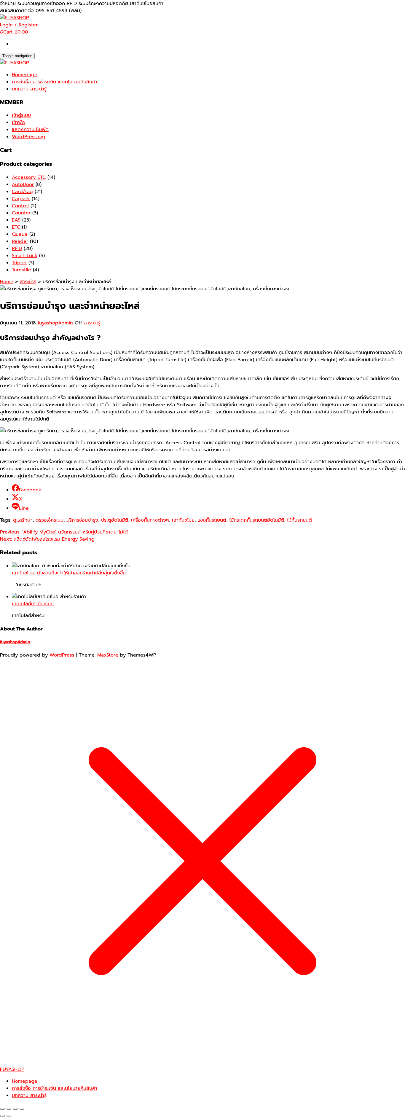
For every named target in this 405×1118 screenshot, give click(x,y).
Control (20, 205)
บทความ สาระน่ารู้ (29, 89)
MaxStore (107, 655)
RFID (17, 248)
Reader (20, 241)
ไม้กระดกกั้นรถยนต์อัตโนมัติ (256, 520)
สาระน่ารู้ (92, 323)
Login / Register (19, 24)
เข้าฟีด (18, 122)
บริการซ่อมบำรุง (82, 520)
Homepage (24, 74)
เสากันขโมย (183, 520)
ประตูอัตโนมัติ (114, 520)
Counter (21, 212)
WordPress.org (28, 136)
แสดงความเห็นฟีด (30, 129)
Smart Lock (24, 255)
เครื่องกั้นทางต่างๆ (150, 520)
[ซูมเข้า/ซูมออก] (2, 1109)
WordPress (62, 655)
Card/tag (22, 191)
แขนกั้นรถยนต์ (211, 520)
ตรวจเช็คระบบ (49, 520)
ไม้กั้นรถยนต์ (299, 520)
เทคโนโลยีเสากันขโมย (33, 603)
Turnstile (21, 269)
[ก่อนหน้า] (2, 1116)
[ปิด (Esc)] (22, 1109)
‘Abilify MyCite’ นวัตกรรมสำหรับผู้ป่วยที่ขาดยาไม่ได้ (64, 532)
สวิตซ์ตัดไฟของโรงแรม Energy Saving (47, 539)
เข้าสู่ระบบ (21, 115)
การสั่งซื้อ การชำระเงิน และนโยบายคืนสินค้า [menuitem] (54, 1088)
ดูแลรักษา (23, 520)
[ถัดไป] (9, 1116)
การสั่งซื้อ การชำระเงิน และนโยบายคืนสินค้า (54, 81)
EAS (16, 220)
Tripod (19, 262)
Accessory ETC (29, 177)
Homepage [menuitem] (24, 1081)
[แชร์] (15, 1109)
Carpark (21, 198)
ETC (16, 227)
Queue (20, 234)
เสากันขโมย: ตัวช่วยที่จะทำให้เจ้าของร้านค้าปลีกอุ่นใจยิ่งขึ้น (69, 572)
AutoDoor (23, 184)
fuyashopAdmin (55, 323)
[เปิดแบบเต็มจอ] (9, 1109)
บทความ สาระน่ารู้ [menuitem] (29, 1095)
